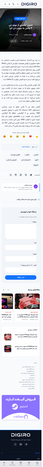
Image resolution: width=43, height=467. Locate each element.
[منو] (5, 4)
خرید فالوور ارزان (30, 371)
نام (35, 243)
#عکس (36, 155)
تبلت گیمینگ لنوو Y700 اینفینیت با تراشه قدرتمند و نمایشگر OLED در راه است (26, 336)
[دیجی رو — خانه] (29, 4)
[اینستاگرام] (21, 444)
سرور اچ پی (31, 378)
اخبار (38, 459)
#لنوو (36, 160)
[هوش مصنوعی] (13, 4)
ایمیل (34, 254)
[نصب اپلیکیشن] (15, 444)
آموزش (18, 459)
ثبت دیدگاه (20, 277)
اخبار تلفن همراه (21, 19)
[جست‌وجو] (17, 4)
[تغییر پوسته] (9, 4)
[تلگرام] (26, 444)
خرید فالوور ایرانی (30, 369)
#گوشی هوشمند (15, 155)
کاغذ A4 (32, 375)
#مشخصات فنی (25, 160)
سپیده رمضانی (28, 35)
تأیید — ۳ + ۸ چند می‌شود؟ (28, 265)
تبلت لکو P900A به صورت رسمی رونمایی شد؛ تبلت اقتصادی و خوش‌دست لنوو (26, 347)
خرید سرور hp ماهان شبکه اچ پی (26, 382)
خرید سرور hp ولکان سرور (28, 367)
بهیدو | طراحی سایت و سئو (28, 386)
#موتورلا (36, 165)
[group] (21, 308)
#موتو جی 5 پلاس (11, 160)
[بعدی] (3, 290)
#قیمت (27, 155)
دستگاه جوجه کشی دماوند (28, 380)
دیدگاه (34, 222)
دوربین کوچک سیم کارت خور (27, 373)
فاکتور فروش (31, 388)
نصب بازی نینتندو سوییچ (28, 384)
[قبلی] (8, 290)
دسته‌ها (37, 453)
